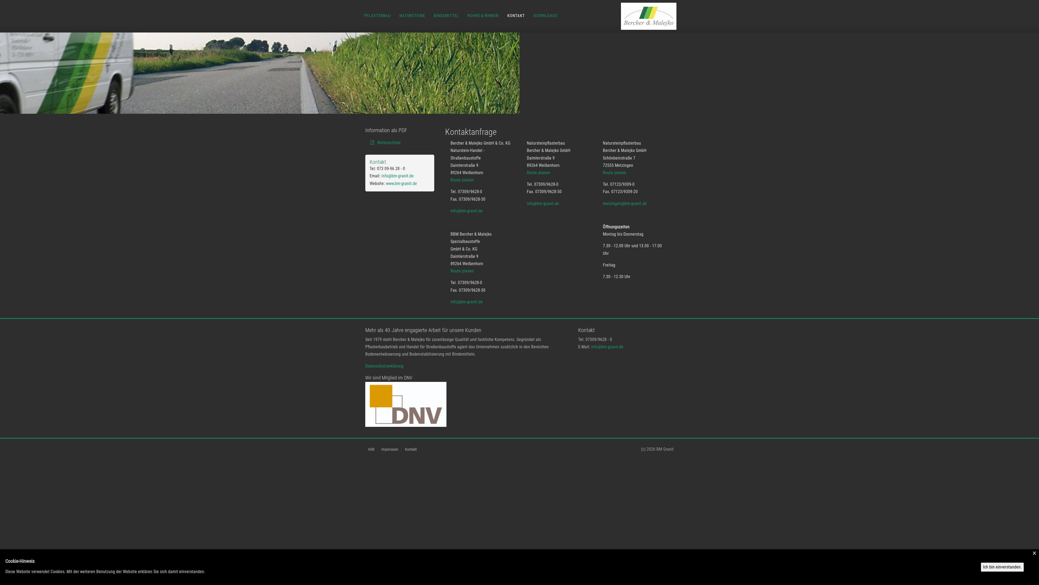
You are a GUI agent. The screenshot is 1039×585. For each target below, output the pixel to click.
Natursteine (412, 15)
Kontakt (516, 15)
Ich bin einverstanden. (1002, 567)
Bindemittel (446, 15)
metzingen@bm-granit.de (625, 203)
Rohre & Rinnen (483, 15)
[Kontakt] (639, 16)
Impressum (389, 449)
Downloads (546, 15)
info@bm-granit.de (467, 210)
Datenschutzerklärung (384, 366)
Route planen (462, 180)
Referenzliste (388, 142)
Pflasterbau (377, 15)
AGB (371, 449)
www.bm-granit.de (401, 183)
